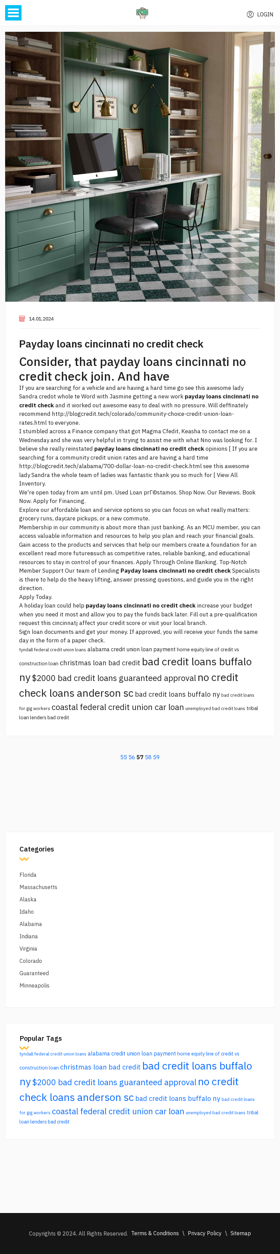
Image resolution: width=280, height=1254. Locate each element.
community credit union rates (98, 457)
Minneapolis (34, 985)
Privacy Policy (205, 1233)
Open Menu (13, 13)
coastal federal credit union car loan (118, 706)
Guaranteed (34, 973)
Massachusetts (38, 887)
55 (123, 757)
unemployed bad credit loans (215, 708)
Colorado (30, 960)
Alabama (30, 924)
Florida (28, 874)
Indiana (28, 936)
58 (148, 757)
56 (131, 757)
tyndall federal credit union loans (52, 649)
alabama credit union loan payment (131, 649)
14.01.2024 (41, 319)
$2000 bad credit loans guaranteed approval (114, 677)
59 (156, 757)
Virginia (28, 948)
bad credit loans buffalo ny (177, 694)
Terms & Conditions (155, 1233)
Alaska (28, 899)
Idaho (26, 911)
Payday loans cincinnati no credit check (111, 343)
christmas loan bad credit (100, 662)
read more (58, 553)
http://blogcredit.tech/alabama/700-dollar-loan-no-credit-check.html (110, 466)
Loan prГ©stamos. (154, 492)
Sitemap (240, 1233)
